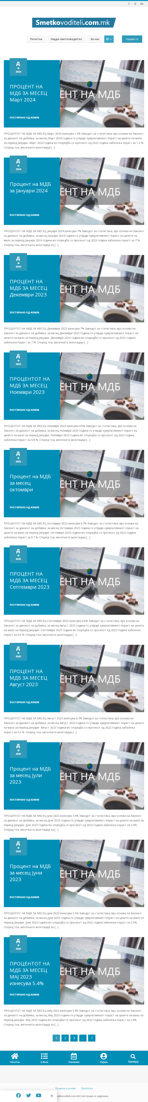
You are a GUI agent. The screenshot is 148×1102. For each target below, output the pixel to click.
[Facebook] (18, 1095)
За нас (95, 39)
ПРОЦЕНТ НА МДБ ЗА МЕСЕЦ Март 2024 (28, 93)
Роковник (73, 1062)
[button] (133, 1056)
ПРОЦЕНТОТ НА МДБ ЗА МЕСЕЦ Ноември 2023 (30, 385)
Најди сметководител (66, 39)
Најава (104, 1062)
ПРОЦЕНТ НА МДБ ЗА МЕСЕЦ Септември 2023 (29, 580)
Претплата (87, 1088)
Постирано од (24, 117)
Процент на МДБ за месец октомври (30, 483)
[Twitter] (28, 1095)
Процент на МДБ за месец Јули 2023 (30, 775)
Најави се (132, 39)
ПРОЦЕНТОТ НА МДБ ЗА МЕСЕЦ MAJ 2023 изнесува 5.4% (30, 973)
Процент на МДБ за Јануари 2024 (30, 187)
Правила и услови (65, 1088)
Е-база (44, 1062)
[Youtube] (38, 1095)
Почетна (36, 39)
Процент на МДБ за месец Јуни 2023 (30, 873)
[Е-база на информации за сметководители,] (74, 21)
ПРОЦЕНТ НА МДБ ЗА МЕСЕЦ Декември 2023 (28, 288)
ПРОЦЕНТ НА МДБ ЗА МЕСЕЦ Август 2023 (28, 678)
